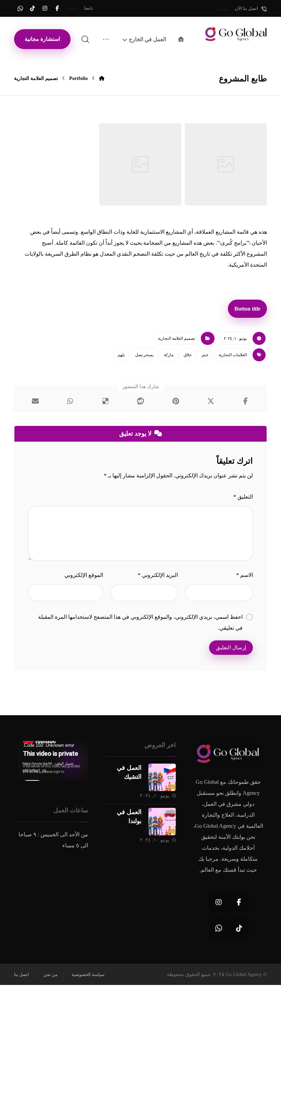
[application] (52, 761)
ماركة (168, 354)
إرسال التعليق (231, 647)
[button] (57, 8)
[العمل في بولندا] (162, 821)
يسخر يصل (144, 354)
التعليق (243, 497)
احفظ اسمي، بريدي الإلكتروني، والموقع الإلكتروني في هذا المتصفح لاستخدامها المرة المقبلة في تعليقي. (140, 622)
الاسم (244, 575)
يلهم (121, 354)
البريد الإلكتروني (158, 575)
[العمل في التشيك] (162, 777)
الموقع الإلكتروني (83, 575)
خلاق (188, 354)
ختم (205, 354)
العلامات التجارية (233, 354)
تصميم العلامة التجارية (176, 338)
